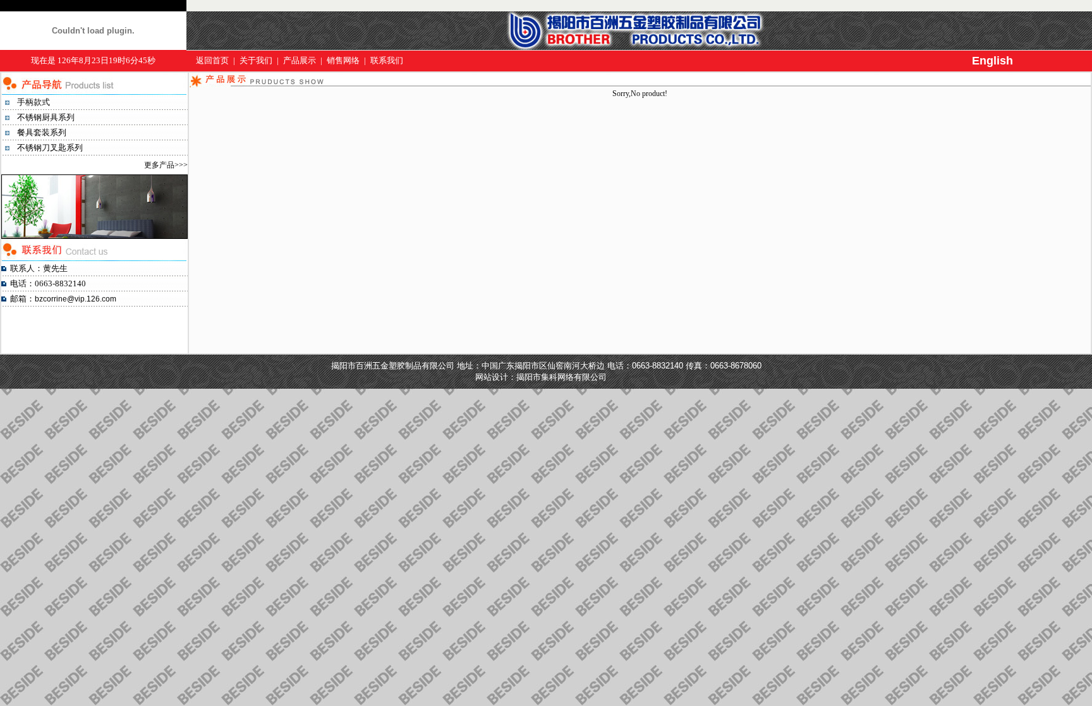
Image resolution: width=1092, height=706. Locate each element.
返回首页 (213, 60)
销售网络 (343, 60)
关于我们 (256, 60)
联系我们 (387, 60)
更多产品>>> (166, 165)
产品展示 (299, 60)
